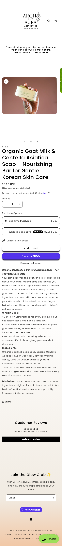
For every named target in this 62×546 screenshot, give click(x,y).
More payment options (31, 263)
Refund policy (35, 534)
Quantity (6, 198)
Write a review (31, 439)
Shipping (6, 188)
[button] (6, 21)
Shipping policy (51, 534)
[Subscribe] (53, 497)
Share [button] (8, 401)
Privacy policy (20, 534)
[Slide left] (24, 141)
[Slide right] (37, 141)
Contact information (23, 538)
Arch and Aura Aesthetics (29, 530)
